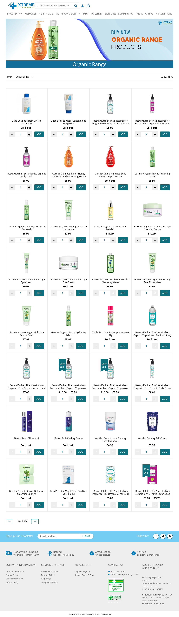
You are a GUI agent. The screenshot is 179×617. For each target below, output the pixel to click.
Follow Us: (143, 536)
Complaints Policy (49, 582)
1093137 (150, 580)
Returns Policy (47, 575)
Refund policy (12, 582)
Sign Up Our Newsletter (19, 536)
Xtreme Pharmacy (89, 614)
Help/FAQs (46, 578)
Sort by (9, 77)
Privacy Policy (12, 575)
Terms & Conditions (15, 571)
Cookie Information (14, 578)
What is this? (114, 602)
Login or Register (82, 571)
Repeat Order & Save (84, 575)
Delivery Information (50, 571)
